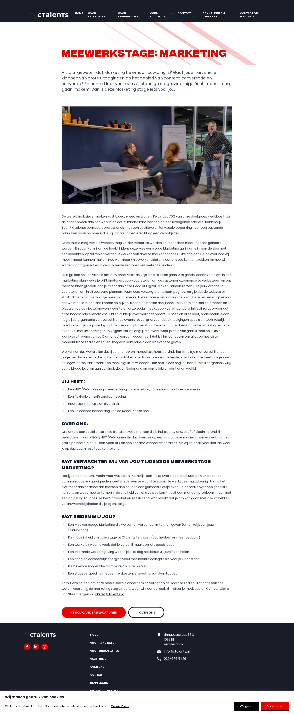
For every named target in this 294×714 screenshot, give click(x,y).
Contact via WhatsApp (249, 15)
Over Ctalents (157, 15)
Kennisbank (99, 682)
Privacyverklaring (104, 690)
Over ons (97, 666)
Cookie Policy (120, 706)
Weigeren (246, 706)
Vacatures (98, 658)
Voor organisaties (128, 15)
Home (79, 13)
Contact (184, 13)
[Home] (49, 17)
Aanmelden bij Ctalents (213, 15)
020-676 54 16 (175, 658)
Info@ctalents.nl (177, 651)
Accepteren (275, 706)
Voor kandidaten (97, 15)
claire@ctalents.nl (109, 594)
